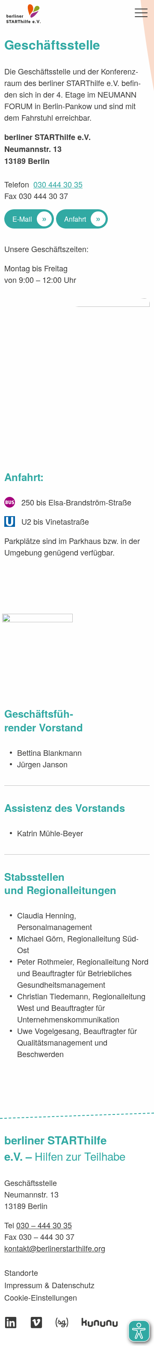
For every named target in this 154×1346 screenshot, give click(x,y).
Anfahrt (75, 219)
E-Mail (22, 219)
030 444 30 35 (58, 184)
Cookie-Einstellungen (40, 1297)
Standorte (21, 1272)
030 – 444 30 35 (44, 1224)
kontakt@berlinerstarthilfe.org (54, 1248)
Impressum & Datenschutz (49, 1284)
